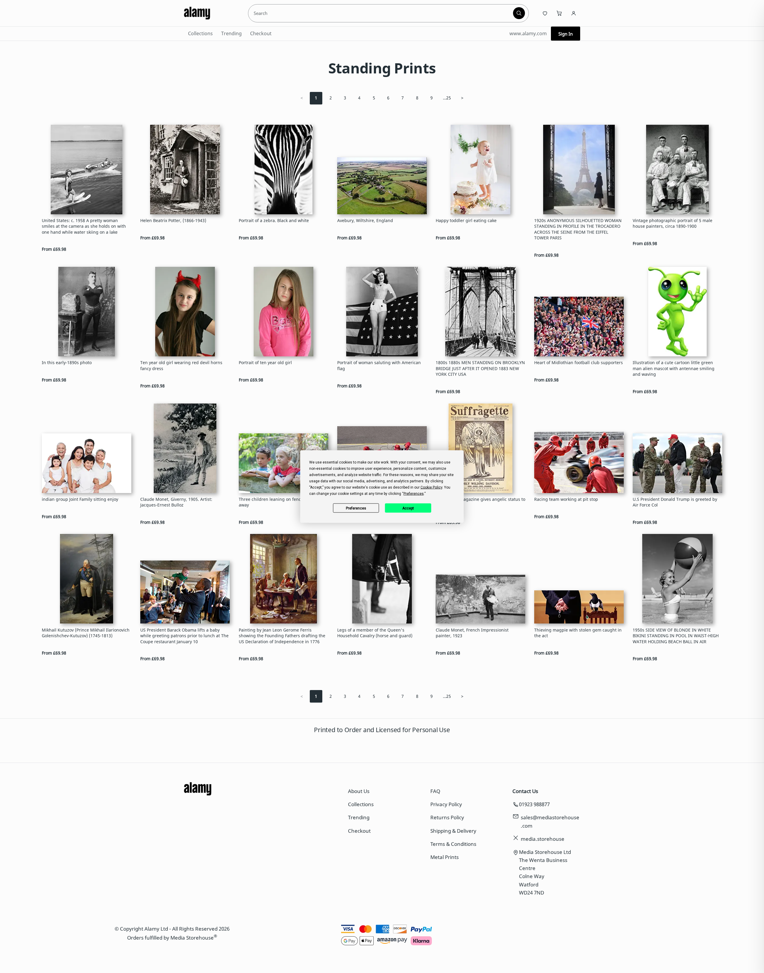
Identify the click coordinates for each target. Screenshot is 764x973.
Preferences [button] (413, 494)
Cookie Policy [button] (431, 487)
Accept (408, 508)
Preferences (356, 508)
